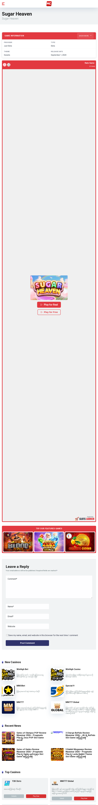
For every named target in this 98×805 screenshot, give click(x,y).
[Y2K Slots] (7, 785)
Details (13, 796)
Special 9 (70, 686)
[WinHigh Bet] (8, 680)
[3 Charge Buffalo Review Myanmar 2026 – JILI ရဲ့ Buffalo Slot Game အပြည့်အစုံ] (58, 731)
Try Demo (18, 542)
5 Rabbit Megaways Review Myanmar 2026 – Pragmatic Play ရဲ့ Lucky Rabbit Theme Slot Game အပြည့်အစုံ (79, 753)
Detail (62, 798)
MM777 (20, 702)
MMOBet (21, 686)
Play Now (36, 796)
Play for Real (51, 304)
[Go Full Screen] (8, 64)
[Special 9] (57, 696)
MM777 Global (72, 702)
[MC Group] (49, 3)
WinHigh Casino (73, 669)
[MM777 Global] (57, 713)
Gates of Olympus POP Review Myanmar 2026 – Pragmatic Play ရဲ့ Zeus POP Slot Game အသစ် (31, 736)
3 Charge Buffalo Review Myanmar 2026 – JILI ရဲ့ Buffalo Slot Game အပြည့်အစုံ (80, 735)
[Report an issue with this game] (4, 64)
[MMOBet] (8, 696)
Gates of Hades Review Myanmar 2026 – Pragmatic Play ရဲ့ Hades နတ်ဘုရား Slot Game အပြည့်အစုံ (30, 753)
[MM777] (8, 713)
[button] (49, 287)
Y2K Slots (16, 781)
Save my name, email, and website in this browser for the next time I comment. (43, 635)
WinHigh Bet (22, 669)
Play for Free (51, 312)
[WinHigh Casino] (57, 680)
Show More (84, 36)
